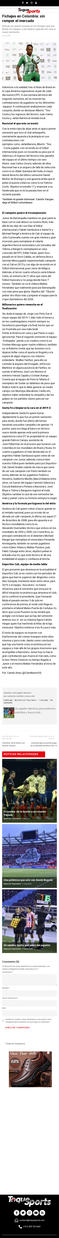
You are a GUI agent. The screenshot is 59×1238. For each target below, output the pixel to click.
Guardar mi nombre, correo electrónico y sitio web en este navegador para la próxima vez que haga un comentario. (28, 1020)
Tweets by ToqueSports (15, 1044)
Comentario (7, 972)
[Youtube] (36, 1213)
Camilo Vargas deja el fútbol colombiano (27, 201)
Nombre (5, 988)
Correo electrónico (10, 998)
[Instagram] (29, 1213)
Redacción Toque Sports (26, 700)
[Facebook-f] (16, 1213)
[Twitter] (23, 1213)
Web (4, 1008)
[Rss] (42, 1213)
